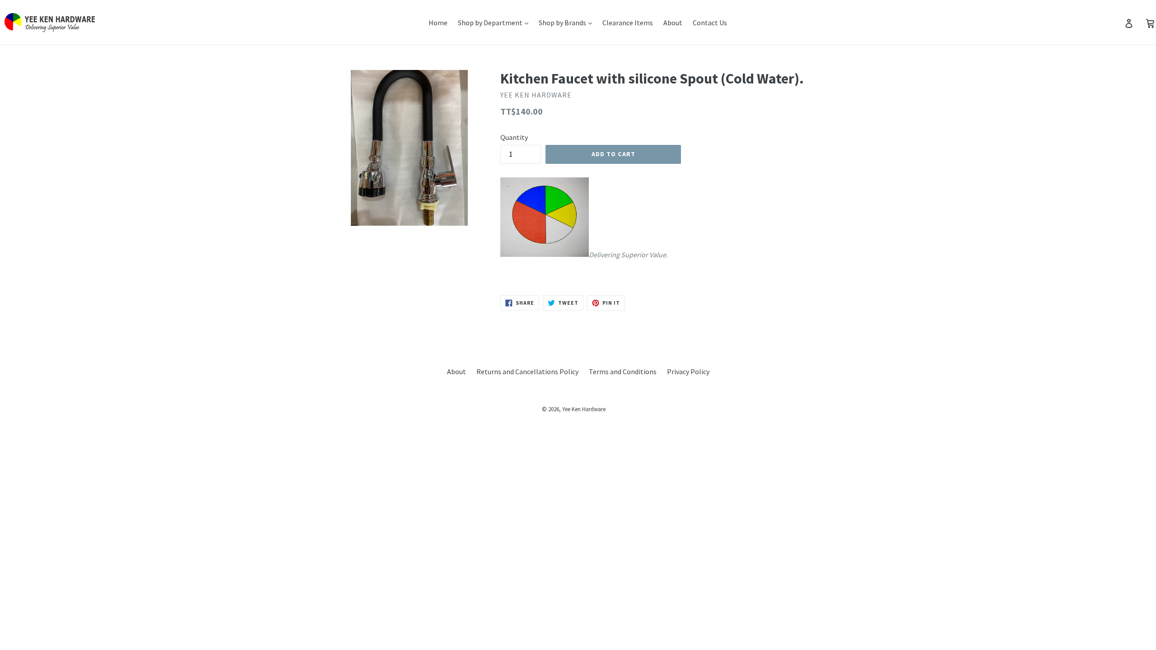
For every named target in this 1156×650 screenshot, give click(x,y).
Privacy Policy (688, 371)
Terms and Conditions (623, 371)
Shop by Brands (563, 22)
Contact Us (710, 22)
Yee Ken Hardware (584, 409)
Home (438, 22)
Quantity (514, 137)
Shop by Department (491, 22)
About (672, 22)
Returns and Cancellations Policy (527, 371)
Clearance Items (627, 22)
